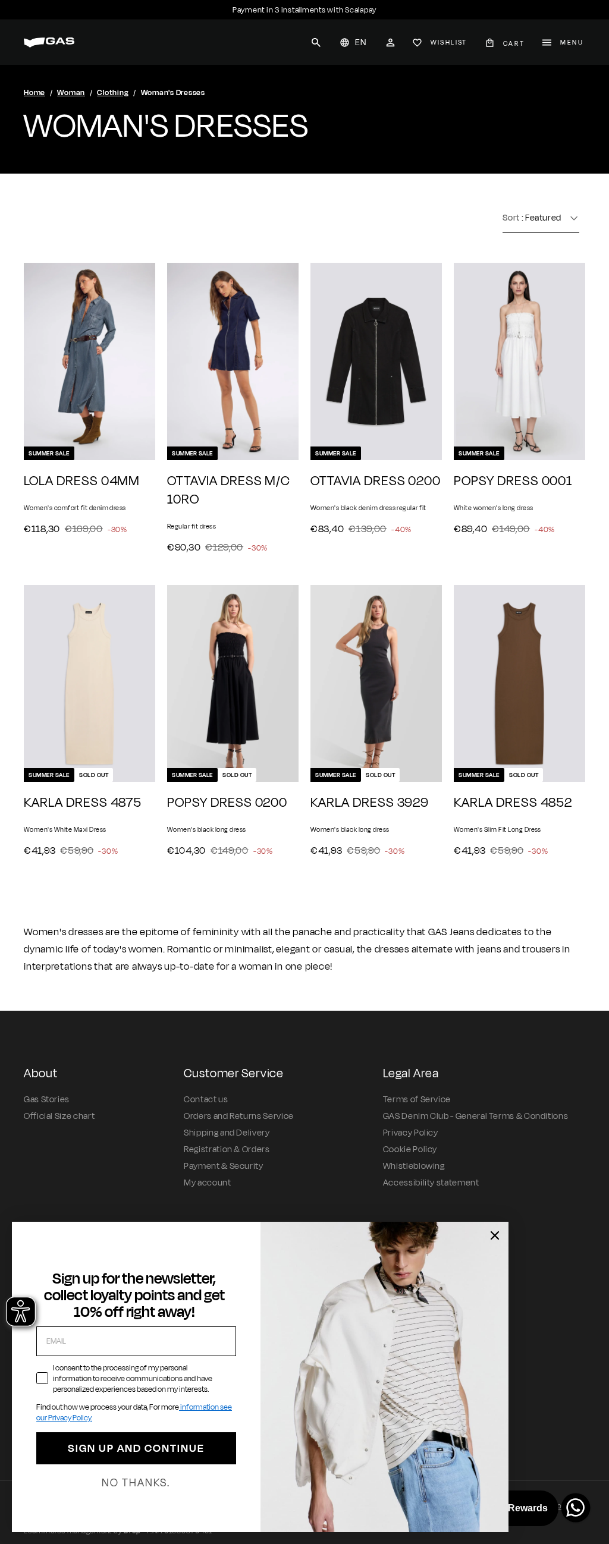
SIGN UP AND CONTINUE (136, 1448)
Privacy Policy (410, 1133)
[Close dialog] (495, 1235)
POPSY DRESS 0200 (227, 803)
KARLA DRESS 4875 (83, 803)
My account (207, 1183)
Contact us (206, 1099)
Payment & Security (223, 1166)
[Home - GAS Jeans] (49, 42)
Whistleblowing (414, 1166)
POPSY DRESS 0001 (513, 481)
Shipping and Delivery (226, 1133)
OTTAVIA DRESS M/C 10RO (228, 490)
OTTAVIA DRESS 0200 (375, 481)
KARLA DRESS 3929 (369, 803)
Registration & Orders (226, 1149)
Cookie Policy (410, 1149)
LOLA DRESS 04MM (82, 481)
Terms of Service (417, 1099)
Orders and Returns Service (239, 1116)
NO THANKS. (136, 1482)
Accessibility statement (431, 1183)
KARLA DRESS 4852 (513, 803)
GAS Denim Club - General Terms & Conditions (476, 1116)
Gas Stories (47, 1099)
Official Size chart (59, 1116)
